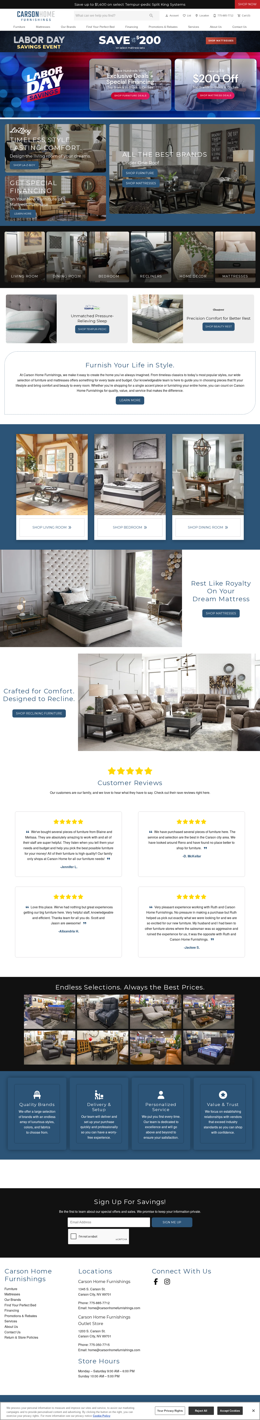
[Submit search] (151, 15)
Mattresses (43, 26)
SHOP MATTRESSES (141, 183)
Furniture (19, 26)
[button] (166, 15)
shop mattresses (221, 40)
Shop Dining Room (208, 527)
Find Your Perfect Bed (100, 26)
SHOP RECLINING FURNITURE (39, 713)
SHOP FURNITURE (140, 173)
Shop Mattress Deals (215, 95)
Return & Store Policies (21, 1337)
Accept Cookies (230, 1410)
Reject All (201, 1410)
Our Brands (68, 26)
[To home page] (36, 16)
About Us (216, 26)
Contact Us (239, 26)
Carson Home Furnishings (104, 1281)
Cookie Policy (101, 1415)
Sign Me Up (172, 1222)
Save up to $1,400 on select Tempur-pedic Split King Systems (130, 4)
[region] (130, 1411)
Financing (131, 26)
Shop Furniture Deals (130, 95)
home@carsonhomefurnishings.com (114, 1308)
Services (193, 26)
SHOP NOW (247, 4)
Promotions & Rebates (163, 26)
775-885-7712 (99, 1302)
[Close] (253, 1410)
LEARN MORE (22, 213)
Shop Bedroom (130, 527)
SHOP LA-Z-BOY (24, 165)
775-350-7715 (99, 1344)
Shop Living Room (52, 527)
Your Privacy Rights (170, 1410)
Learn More (130, 400)
